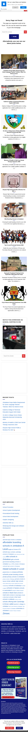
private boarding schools (16, 574)
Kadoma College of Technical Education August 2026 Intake (14, 102)
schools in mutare (18, 599)
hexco (10, 564)
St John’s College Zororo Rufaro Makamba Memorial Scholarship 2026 (14, 131)
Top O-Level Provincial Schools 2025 (14, 245)
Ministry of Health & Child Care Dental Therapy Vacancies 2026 (14, 161)
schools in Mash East (10, 593)
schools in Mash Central (17, 590)
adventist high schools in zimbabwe (12, 539)
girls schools (15, 559)
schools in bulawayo (15, 585)
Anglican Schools (13, 549)
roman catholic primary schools (8, 583)
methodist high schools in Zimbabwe (11, 566)
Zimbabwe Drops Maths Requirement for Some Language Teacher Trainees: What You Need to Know (14, 72)
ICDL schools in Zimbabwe (18, 564)
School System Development (11, 510)
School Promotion (8, 507)
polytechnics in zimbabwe (10, 572)
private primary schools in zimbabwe (13, 577)
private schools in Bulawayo (9, 579)
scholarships (5, 585)
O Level (20, 569)
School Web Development (10, 516)
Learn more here (15, 633)
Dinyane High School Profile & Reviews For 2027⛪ (14, 190)
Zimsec (6, 613)
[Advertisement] (14, 378)
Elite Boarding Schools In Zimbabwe (14, 219)
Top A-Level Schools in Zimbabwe (15, 606)
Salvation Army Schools (18, 583)
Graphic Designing (8, 519)
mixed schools (9, 569)
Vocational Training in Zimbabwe (15, 610)
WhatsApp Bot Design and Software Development (13, 527)
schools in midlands (8, 599)
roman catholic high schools (15, 581)
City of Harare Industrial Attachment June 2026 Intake (14, 303)
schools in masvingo (15, 595)
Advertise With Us (8, 523)
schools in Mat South (15, 597)
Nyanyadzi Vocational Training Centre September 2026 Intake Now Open (14, 273)
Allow (23, 7)
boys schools (11, 552)
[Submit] (25, 31)
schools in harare (13, 588)
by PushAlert (4, 9)
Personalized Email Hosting (11, 513)
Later (15, 7)
